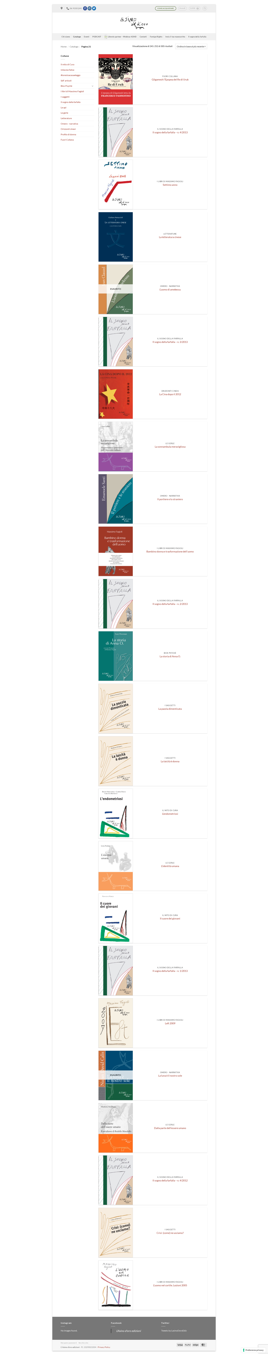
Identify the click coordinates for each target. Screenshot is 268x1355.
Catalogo (77, 37)
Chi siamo (66, 37)
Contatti (143, 37)
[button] (182, 8)
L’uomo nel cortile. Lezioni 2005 (170, 1285)
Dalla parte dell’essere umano (170, 1128)
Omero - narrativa (69, 123)
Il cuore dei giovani (170, 918)
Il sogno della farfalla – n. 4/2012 (170, 1180)
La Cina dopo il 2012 (170, 394)
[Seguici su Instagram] (90, 8)
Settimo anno (170, 184)
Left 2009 (170, 1023)
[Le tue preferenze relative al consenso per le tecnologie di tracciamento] (253, 1350)
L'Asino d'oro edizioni (128, 1330)
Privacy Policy (104, 1347)
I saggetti (65, 96)
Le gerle (64, 112)
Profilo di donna (68, 134)
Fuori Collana (67, 139)
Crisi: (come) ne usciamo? (170, 1232)
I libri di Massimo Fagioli (72, 91)
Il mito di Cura (67, 64)
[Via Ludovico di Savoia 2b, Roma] (62, 8)
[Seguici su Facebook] (85, 8)
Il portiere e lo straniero (170, 499)
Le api (63, 107)
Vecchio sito (83, 1343)
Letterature (66, 118)
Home (64, 46)
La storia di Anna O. (170, 656)
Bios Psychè (66, 85)
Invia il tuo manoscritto (175, 37)
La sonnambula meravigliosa (170, 446)
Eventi (86, 37)
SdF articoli (66, 80)
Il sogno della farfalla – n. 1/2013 (170, 970)
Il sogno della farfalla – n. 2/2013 (170, 603)
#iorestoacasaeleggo (70, 75)
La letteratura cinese (170, 237)
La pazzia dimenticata (170, 708)
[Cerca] (205, 8)
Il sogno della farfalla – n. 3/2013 (170, 341)
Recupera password (69, 1343)
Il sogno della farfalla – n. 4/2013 (170, 132)
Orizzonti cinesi (68, 129)
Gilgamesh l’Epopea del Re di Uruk (170, 79)
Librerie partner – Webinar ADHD (122, 37)
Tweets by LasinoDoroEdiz (174, 1330)
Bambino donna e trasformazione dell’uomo (170, 551)
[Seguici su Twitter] (94, 8)
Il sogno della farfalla (197, 37)
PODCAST (96, 37)
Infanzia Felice (67, 69)
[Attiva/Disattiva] (92, 86)
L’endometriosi (170, 813)
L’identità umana (170, 866)
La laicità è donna (170, 761)
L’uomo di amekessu (170, 289)
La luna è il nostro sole (170, 1075)
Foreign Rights (156, 37)
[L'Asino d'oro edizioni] (134, 23)
